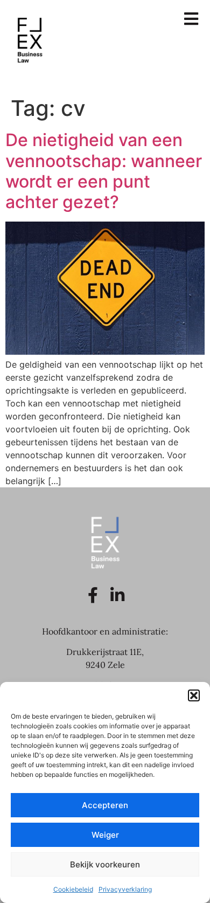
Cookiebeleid (73, 889)
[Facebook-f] (93, 595)
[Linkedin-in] (117, 595)
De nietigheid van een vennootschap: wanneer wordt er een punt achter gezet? (103, 170)
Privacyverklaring (125, 889)
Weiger (105, 835)
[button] (193, 695)
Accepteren (105, 805)
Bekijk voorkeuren (105, 864)
